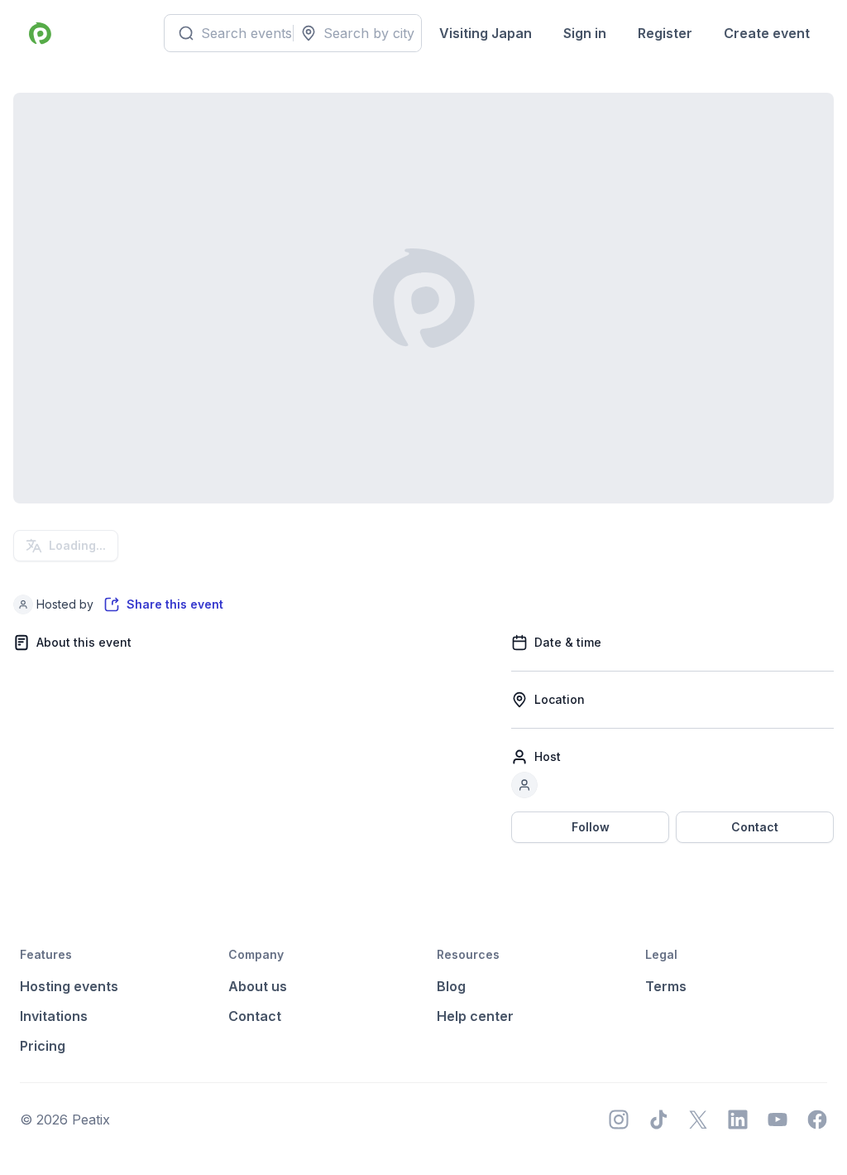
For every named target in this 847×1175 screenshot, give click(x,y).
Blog (451, 986)
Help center (475, 1016)
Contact (754, 827)
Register (665, 33)
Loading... (77, 545)
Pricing (42, 1046)
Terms (666, 986)
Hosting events (69, 986)
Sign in (584, 33)
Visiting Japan (485, 33)
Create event (767, 33)
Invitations (54, 1016)
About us (257, 986)
